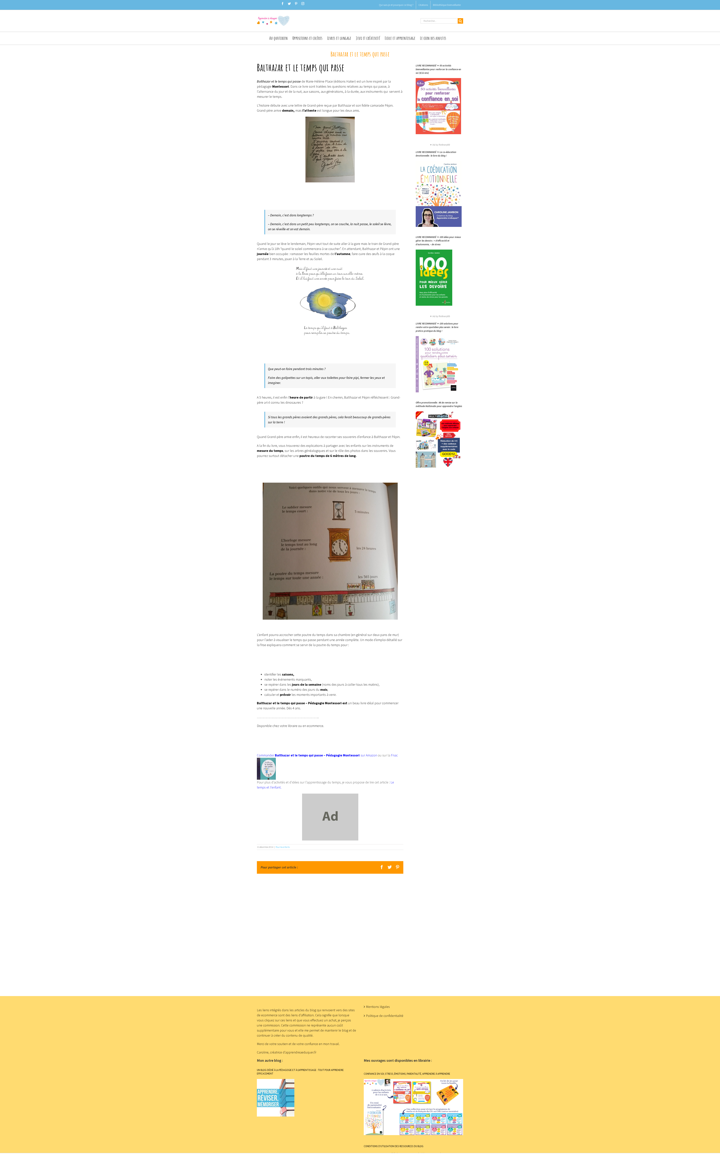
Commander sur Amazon (317, 755)
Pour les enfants (283, 847)
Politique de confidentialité (384, 1016)
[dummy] (330, 796)
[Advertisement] (360, 930)
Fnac (394, 755)
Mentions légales (378, 1007)
